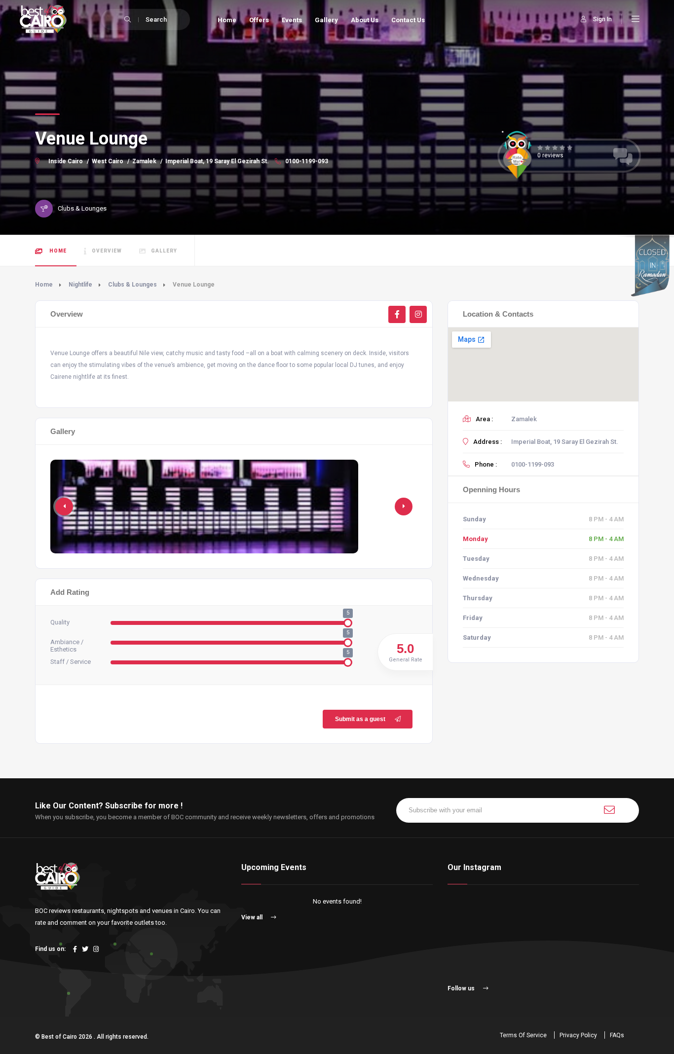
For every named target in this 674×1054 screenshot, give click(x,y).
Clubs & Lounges (132, 284)
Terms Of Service (523, 1035)
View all (252, 917)
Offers (259, 20)
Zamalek (144, 161)
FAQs (617, 1035)
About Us (364, 20)
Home (227, 20)
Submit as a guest (360, 719)
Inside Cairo (65, 161)
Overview (107, 251)
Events (292, 20)
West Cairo (107, 161)
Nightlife (80, 284)
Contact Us (408, 20)
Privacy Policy (578, 1035)
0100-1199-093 (306, 161)
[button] (403, 506)
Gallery (326, 20)
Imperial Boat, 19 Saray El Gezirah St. (217, 161)
